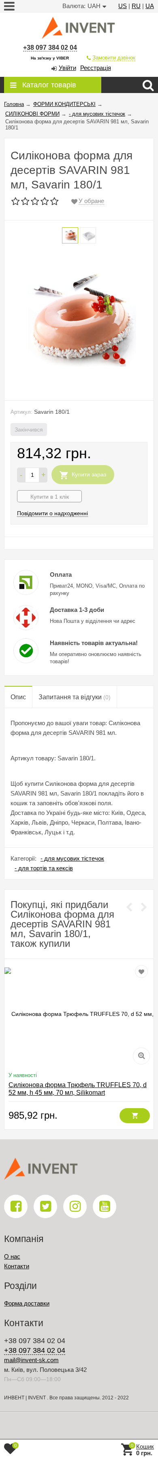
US (122, 5)
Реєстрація (95, 67)
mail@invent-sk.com (31, 1359)
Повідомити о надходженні (52, 513)
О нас (12, 1256)
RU (136, 5)
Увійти (67, 67)
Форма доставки (26, 1303)
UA (149, 5)
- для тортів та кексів (44, 868)
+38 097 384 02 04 (50, 47)
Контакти (16, 1266)
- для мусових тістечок (72, 858)
